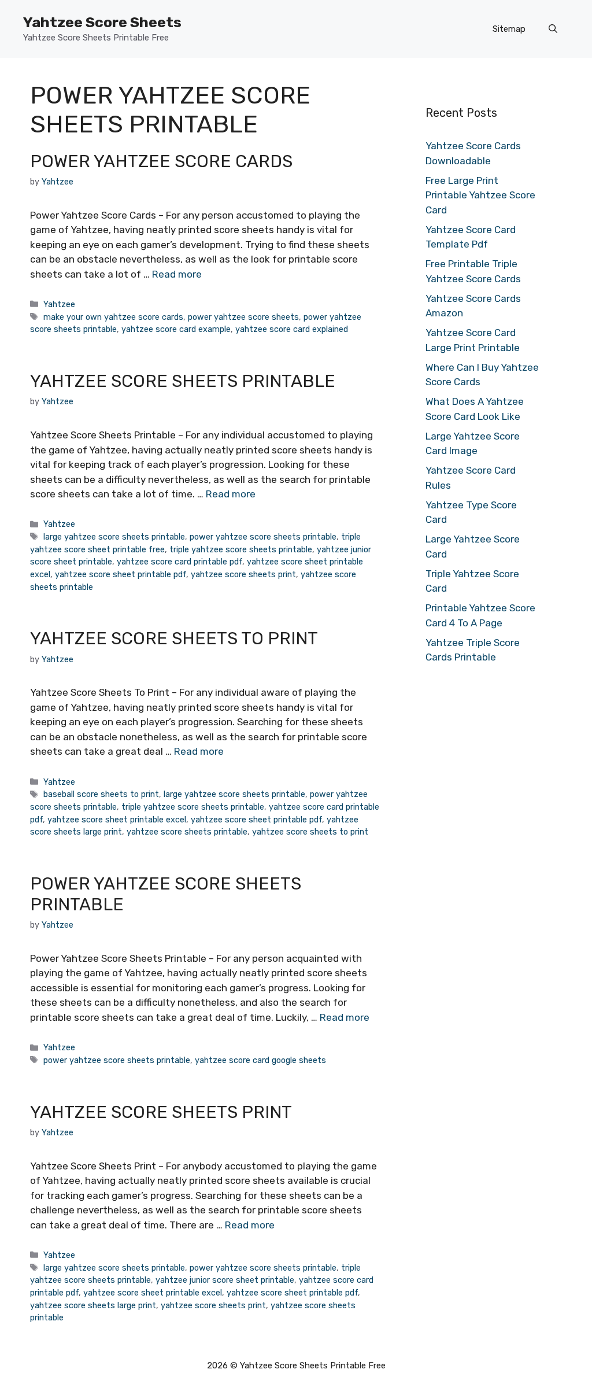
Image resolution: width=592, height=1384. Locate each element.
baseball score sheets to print (101, 794)
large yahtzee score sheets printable (114, 537)
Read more (177, 274)
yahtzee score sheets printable (187, 831)
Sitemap (509, 29)
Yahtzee (59, 304)
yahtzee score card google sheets (260, 1060)
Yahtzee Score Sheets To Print (174, 638)
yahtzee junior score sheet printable (225, 1280)
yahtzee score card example (176, 329)
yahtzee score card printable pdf (179, 561)
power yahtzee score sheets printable (263, 537)
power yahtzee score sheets (243, 317)
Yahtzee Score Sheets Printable (182, 381)
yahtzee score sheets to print (310, 831)
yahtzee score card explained (291, 329)
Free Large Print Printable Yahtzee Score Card (480, 195)
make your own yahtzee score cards (113, 317)
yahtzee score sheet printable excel (116, 819)
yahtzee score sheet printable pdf (120, 574)
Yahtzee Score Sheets (102, 22)
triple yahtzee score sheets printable (240, 549)
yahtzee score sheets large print (93, 1305)
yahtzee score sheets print (243, 574)
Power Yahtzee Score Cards (161, 161)
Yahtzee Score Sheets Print (161, 1112)
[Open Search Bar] (553, 29)
